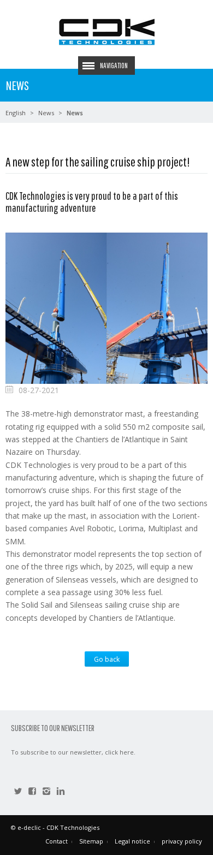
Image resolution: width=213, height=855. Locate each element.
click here (119, 752)
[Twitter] (18, 792)
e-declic (29, 827)
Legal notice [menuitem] (132, 841)
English (15, 113)
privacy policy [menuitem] (182, 841)
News (46, 113)
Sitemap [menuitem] (91, 841)
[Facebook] (32, 792)
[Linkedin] (60, 792)
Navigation (114, 65)
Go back (107, 659)
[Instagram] (46, 792)
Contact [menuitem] (56, 841)
